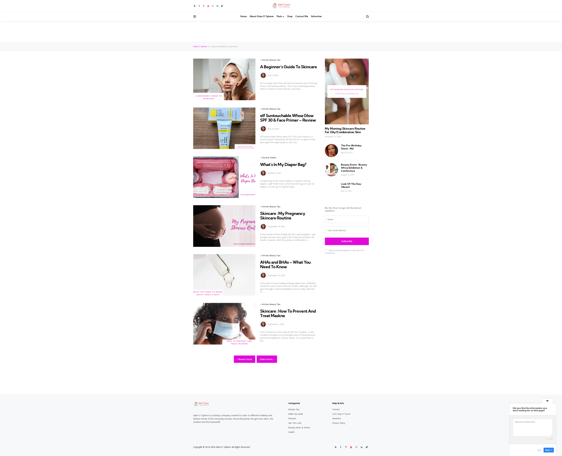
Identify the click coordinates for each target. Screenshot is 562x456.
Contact (336, 409)
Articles (265, 60)
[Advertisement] (281, 31)
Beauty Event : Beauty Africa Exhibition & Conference (354, 167)
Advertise (316, 16)
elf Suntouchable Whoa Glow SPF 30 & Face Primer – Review (288, 118)
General (265, 157)
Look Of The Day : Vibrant (351, 185)
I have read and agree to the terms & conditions (344, 251)
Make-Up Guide (295, 413)
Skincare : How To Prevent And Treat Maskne (288, 313)
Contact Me (301, 16)
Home (243, 16)
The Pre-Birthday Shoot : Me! (351, 147)
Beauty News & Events (299, 427)
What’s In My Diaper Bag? (283, 164)
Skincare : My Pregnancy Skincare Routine (282, 215)
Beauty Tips (275, 60)
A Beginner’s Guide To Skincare (288, 66)
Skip (539, 450)
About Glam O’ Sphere (262, 16)
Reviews (292, 418)
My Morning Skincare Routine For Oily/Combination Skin (345, 130)
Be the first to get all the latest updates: (343, 209)
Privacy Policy (338, 423)
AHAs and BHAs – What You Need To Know (285, 264)
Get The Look (294, 423)
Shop (289, 16)
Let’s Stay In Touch (341, 413)
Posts (279, 16)
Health (273, 157)
